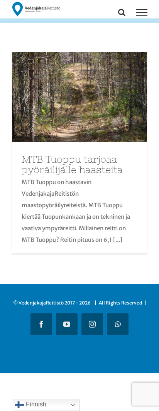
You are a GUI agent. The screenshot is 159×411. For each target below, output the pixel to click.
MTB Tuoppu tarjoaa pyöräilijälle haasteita (72, 164)
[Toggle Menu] (141, 12)
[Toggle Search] (121, 12)
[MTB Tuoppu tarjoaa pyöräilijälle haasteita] (79, 97)
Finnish (35, 404)
